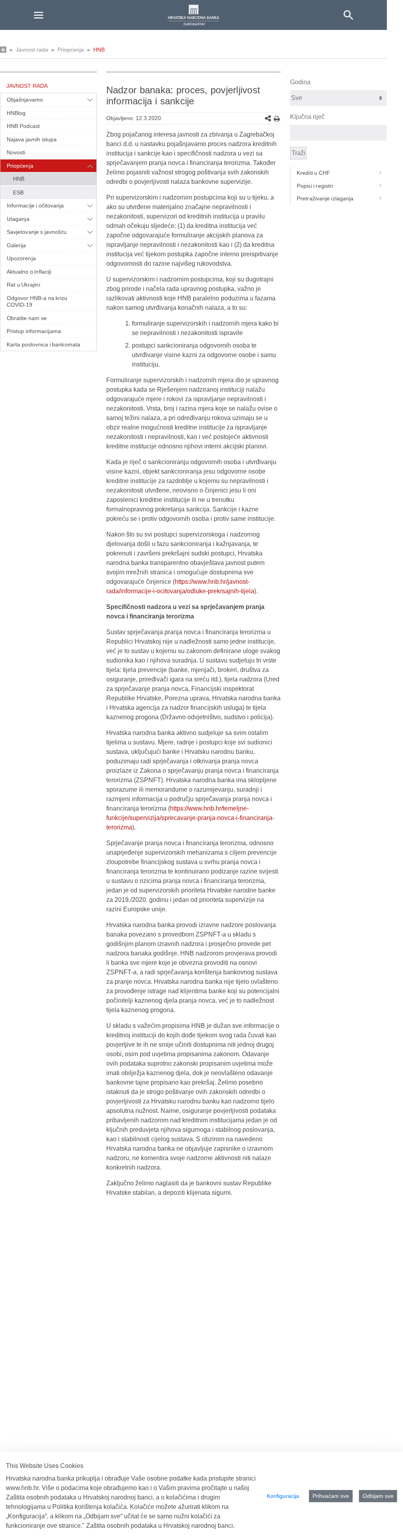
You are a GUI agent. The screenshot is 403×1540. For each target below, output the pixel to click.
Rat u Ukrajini (23, 284)
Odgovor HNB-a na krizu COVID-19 (37, 301)
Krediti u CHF (313, 173)
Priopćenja (70, 49)
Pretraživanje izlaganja (325, 198)
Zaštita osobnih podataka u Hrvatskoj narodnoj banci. (160, 1525)
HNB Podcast (23, 126)
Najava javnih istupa (32, 139)
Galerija (16, 245)
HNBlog (16, 113)
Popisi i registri (315, 186)
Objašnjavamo (25, 99)
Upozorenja (21, 258)
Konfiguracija (283, 1496)
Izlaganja (18, 219)
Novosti (16, 152)
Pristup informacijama (34, 331)
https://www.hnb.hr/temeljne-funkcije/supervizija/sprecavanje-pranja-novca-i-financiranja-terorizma (190, 818)
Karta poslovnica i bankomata (43, 344)
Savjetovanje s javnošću (37, 232)
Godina (300, 82)
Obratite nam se (27, 318)
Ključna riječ (307, 116)
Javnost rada (32, 49)
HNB (99, 49)
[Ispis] (277, 118)
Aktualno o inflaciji (29, 271)
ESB (18, 192)
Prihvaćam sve (330, 1496)
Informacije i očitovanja (35, 205)
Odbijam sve (378, 1496)
